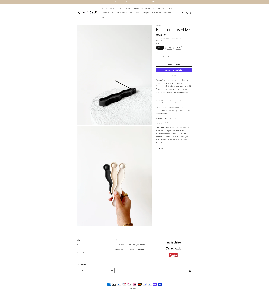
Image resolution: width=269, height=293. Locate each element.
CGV (78, 259)
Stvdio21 (136, 288)
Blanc (160, 48)
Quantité (158, 52)
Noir (178, 48)
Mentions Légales (83, 252)
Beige (169, 48)
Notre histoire (81, 245)
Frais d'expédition (170, 38)
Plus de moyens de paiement (174, 75)
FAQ (78, 248)
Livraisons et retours (84, 256)
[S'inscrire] (112, 270)
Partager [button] (161, 148)
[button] (182, 12)
